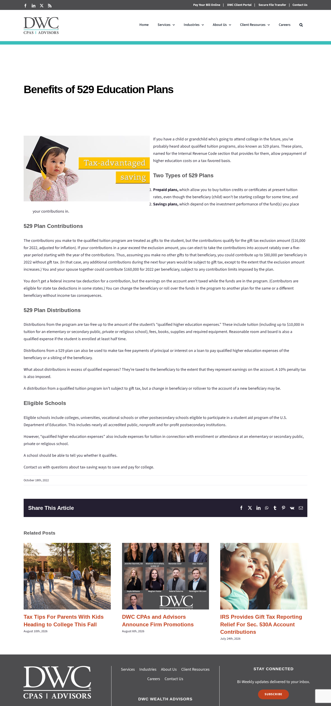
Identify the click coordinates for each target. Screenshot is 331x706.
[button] (301, 24)
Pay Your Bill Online (207, 5)
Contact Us (299, 5)
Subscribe (273, 694)
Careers (153, 679)
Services (128, 669)
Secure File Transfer (272, 5)
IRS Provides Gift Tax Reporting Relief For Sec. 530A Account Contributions (263, 576)
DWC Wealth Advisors (165, 699)
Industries (147, 669)
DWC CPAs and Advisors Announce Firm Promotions (165, 576)
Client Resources (195, 669)
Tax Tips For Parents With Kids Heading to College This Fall (67, 576)
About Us (169, 669)
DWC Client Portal (239, 5)
